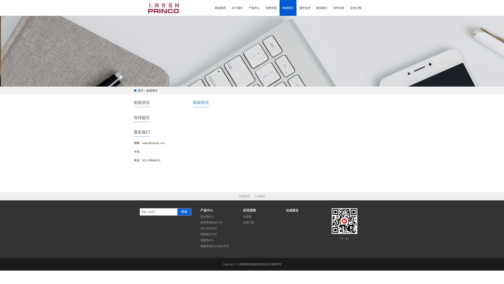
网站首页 (220, 7)
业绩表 (247, 216)
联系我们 (321, 7)
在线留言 (292, 210)
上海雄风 (259, 196)
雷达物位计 (207, 216)
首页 (140, 90)
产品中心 (254, 7)
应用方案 (248, 222)
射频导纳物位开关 (211, 222)
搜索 (184, 211)
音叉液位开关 (208, 228)
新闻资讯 (288, 7)
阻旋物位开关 (208, 234)
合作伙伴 (338, 7)
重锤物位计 (207, 240)
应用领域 (271, 7)
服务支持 (304, 7)
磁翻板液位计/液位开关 (214, 246)
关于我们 (237, 7)
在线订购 (355, 7)
